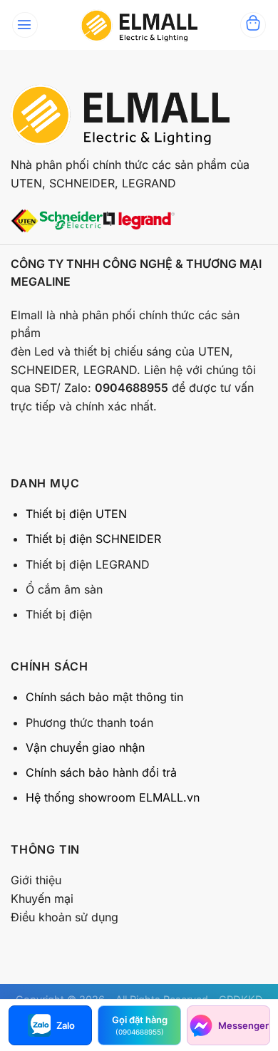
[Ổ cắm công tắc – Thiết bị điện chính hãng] (139, 25)
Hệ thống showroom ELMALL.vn (113, 797)
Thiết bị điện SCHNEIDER (93, 539)
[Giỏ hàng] (253, 25)
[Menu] (25, 25)
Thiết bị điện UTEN (76, 514)
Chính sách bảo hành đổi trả (101, 772)
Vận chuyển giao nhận (85, 747)
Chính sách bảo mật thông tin (104, 697)
